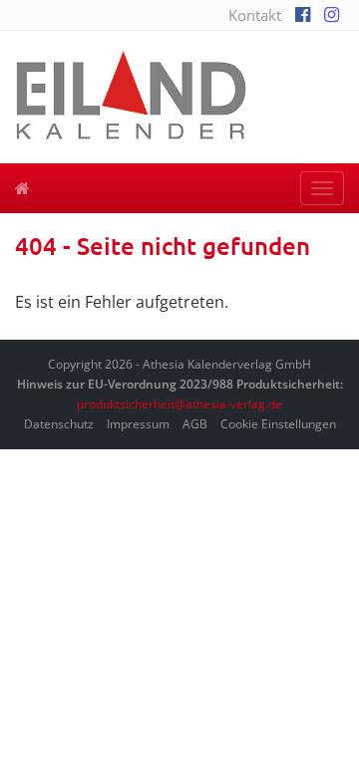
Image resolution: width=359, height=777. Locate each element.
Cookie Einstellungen (278, 423)
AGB (194, 423)
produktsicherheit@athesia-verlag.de (179, 403)
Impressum (138, 423)
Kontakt (254, 15)
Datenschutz (59, 423)
